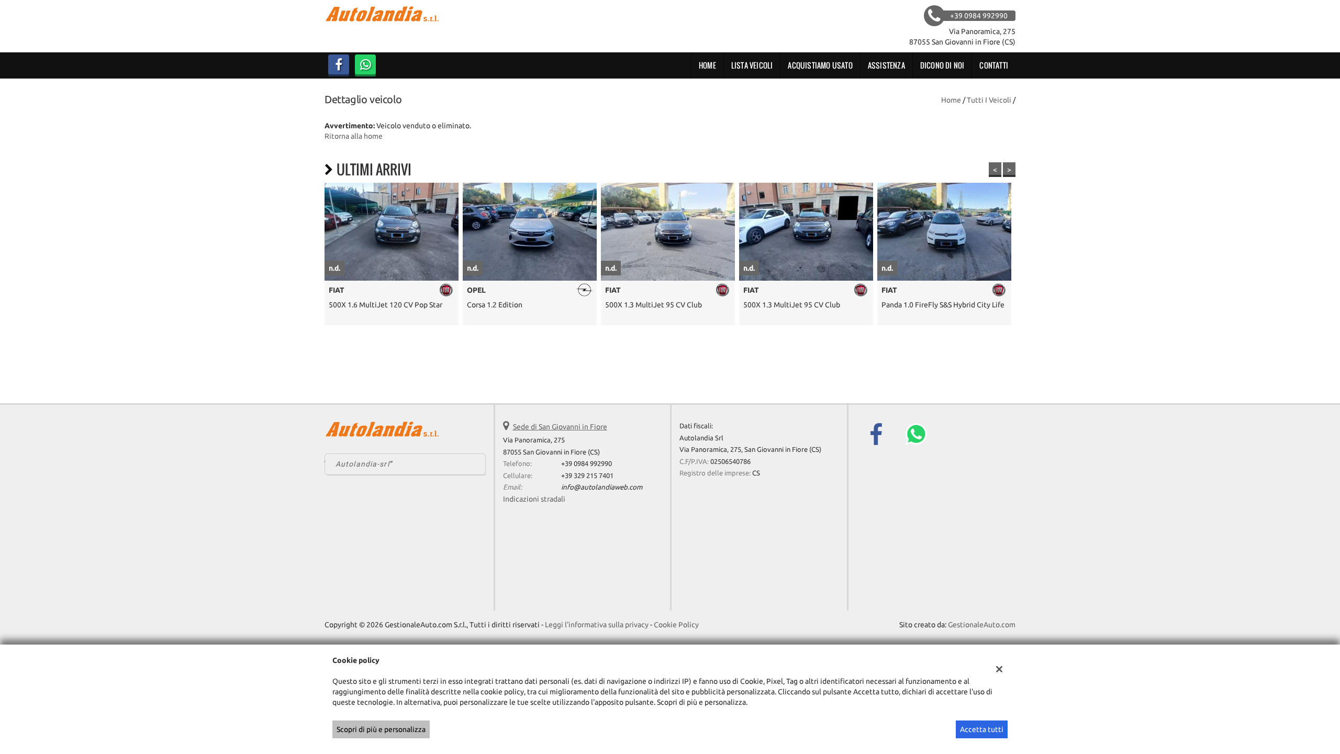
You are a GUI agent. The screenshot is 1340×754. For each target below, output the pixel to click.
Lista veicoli (752, 65)
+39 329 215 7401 (587, 476)
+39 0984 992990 (586, 464)
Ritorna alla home (354, 136)
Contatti (993, 65)
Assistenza (886, 65)
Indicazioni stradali (534, 499)
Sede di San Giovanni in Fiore (560, 427)
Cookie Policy (676, 624)
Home (707, 65)
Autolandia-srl (362, 464)
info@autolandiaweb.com (601, 487)
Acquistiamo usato (820, 65)
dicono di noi (942, 65)
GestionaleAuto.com (981, 624)
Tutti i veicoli (989, 100)
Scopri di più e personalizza (381, 729)
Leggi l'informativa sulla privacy (597, 624)
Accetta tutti (981, 729)
